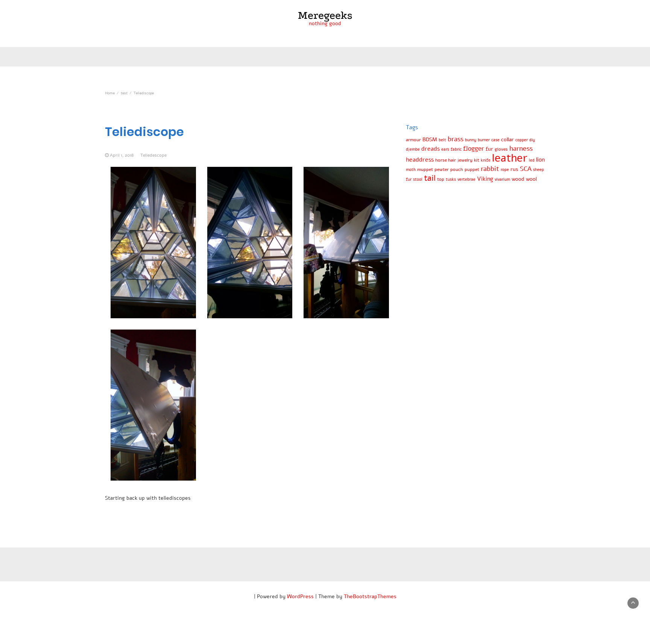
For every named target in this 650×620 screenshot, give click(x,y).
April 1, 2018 (122, 155)
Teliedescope (153, 155)
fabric (456, 149)
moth (411, 169)
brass (455, 139)
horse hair (445, 160)
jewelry (464, 160)
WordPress (300, 596)
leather (509, 157)
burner (484, 140)
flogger (473, 148)
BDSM (429, 139)
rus (514, 169)
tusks (451, 179)
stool (417, 179)
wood (518, 179)
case (495, 140)
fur (489, 149)
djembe (413, 149)
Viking (485, 179)
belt (442, 140)
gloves (501, 149)
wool (531, 179)
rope (505, 169)
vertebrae (466, 179)
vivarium (502, 179)
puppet (472, 169)
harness (521, 148)
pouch (456, 169)
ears (445, 149)
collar (507, 139)
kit (476, 160)
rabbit (490, 168)
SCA (526, 169)
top (440, 179)
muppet (425, 169)
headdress (420, 160)
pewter (441, 169)
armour (413, 139)
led (532, 160)
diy (532, 140)
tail (430, 178)
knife (486, 160)
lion (540, 159)
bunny (470, 140)
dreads (430, 149)
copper (521, 140)
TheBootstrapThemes (370, 596)
